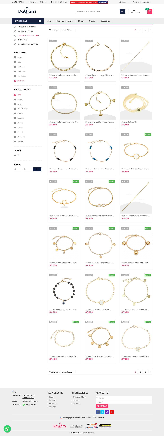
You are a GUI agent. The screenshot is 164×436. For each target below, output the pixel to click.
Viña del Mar (86, 418)
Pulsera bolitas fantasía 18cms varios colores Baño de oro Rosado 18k (76, 169)
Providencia (75, 418)
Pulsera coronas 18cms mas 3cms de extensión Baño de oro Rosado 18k (113, 122)
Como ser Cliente (79, 397)
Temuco (101, 418)
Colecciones (105, 21)
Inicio (49, 21)
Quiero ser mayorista (64, 21)
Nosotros (33, 2)
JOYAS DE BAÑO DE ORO (28, 35)
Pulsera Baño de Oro (129, 122)
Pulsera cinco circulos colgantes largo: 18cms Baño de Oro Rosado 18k (112, 356)
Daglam (77, 432)
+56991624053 (19, 2)
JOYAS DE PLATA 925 (26, 27)
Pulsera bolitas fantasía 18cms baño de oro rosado (68, 309)
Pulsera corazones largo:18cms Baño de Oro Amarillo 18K (71, 356)
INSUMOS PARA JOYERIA (28, 44)
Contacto (145, 2)
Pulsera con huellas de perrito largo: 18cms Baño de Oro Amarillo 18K (112, 263)
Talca (95, 418)
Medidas (52, 407)
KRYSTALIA (22, 40)
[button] (43, 2)
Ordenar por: (54, 30)
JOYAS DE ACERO (25, 31)
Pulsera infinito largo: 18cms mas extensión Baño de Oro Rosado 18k (111, 216)
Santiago (66, 418)
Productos (53, 403)
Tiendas (136, 2)
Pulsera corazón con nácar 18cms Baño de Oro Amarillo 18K (108, 309)
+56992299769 (28, 395)
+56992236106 (28, 398)
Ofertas (81, 21)
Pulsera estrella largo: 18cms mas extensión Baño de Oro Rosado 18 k (76, 216)
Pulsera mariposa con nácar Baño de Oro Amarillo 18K (142, 356)
